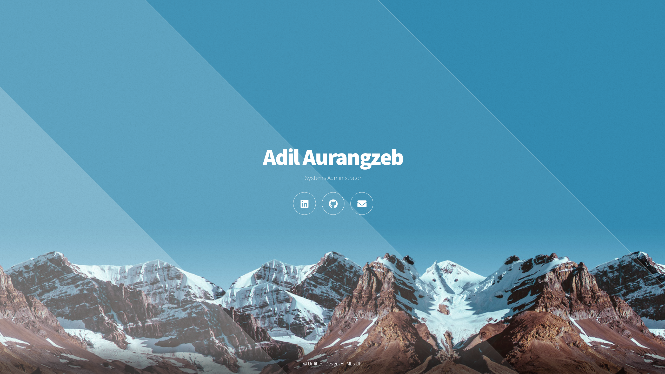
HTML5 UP (351, 363)
